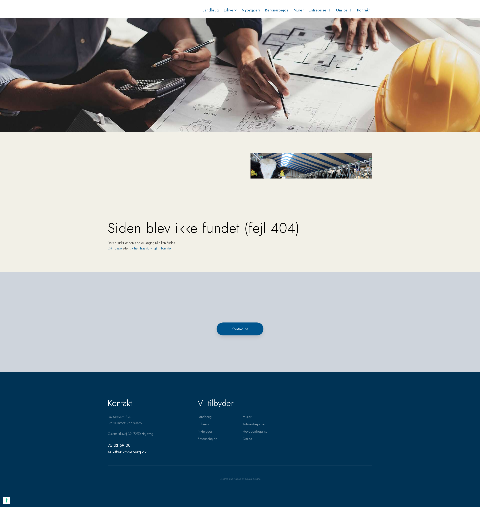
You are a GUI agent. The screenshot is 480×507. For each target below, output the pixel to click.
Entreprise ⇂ (320, 10)
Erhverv (230, 10)
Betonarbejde (277, 10)
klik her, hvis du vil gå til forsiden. (151, 248)
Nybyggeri (251, 10)
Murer (299, 10)
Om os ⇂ (344, 10)
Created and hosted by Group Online (240, 479)
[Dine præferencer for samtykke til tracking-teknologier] (6, 500)
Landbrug (210, 10)
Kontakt (363, 10)
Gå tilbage (115, 248)
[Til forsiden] (126, 10)
